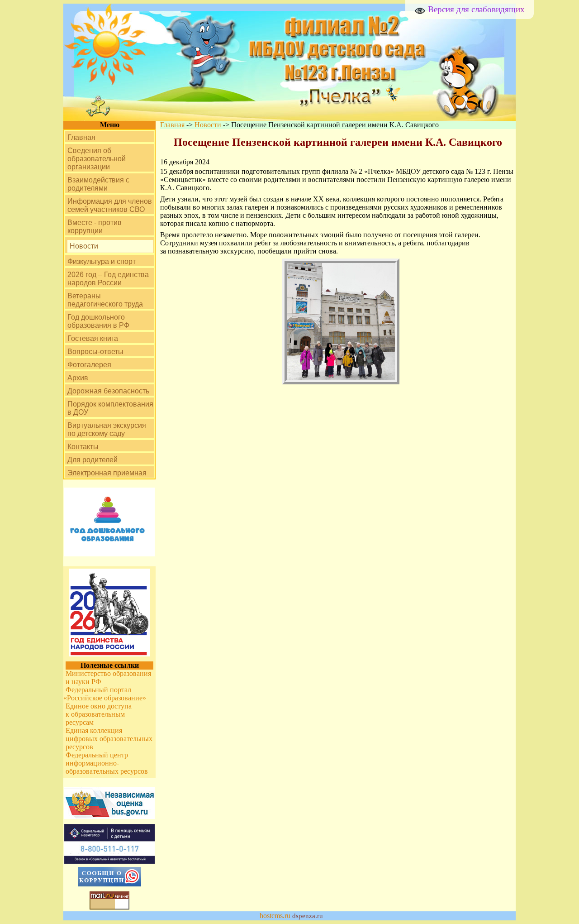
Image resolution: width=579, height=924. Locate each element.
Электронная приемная (107, 473)
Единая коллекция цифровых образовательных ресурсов (109, 739)
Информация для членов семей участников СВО (109, 205)
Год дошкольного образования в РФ (98, 321)
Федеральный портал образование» (106, 694)
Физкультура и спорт (101, 261)
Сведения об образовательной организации (96, 159)
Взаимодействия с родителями (98, 184)
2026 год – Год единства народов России (108, 279)
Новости (84, 246)
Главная (81, 137)
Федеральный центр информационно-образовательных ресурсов (107, 763)
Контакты (83, 446)
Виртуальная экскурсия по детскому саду (106, 429)
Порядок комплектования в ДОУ (110, 408)
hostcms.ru (275, 915)
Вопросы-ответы (95, 351)
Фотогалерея (89, 365)
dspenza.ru (307, 915)
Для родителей (92, 460)
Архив (77, 378)
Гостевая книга (92, 338)
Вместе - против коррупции (94, 227)
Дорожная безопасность (108, 391)
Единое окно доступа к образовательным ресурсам (99, 714)
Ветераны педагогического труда (105, 300)
